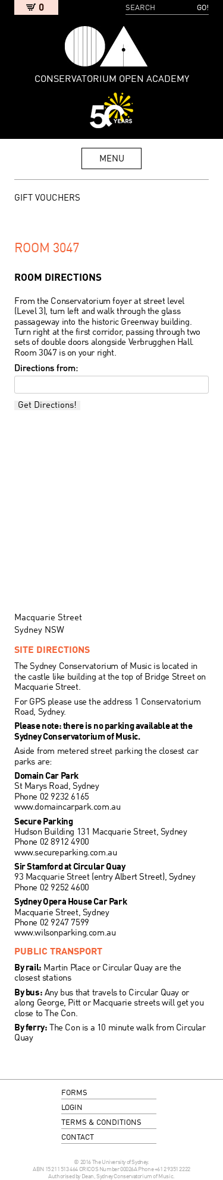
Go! (203, 8)
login (72, 1108)
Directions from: (46, 368)
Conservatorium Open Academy (106, 46)
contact (77, 1137)
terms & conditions (101, 1123)
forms (74, 1093)
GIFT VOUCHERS (47, 198)
